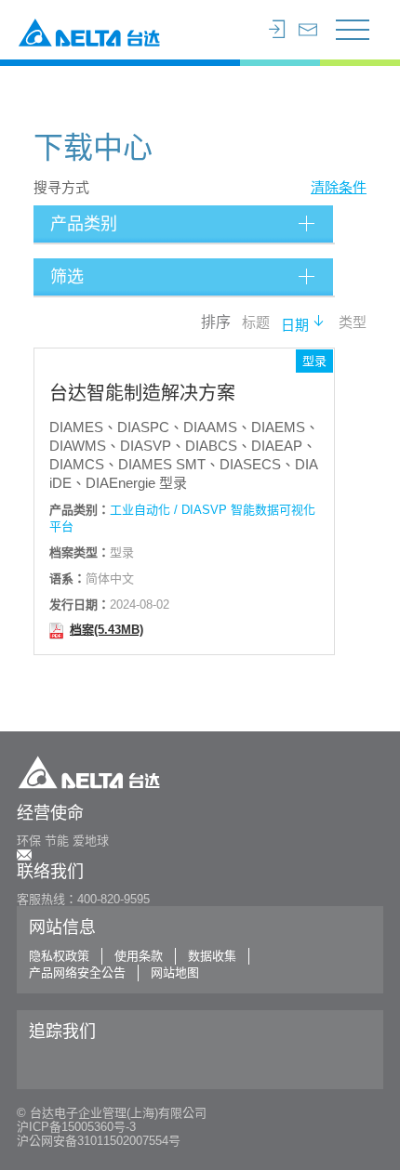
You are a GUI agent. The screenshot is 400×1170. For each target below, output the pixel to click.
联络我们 (50, 871)
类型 (353, 323)
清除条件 (339, 187)
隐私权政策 (59, 956)
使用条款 (138, 956)
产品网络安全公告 (77, 972)
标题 (256, 323)
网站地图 (175, 972)
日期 (295, 325)
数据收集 (212, 956)
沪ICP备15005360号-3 (76, 1127)
